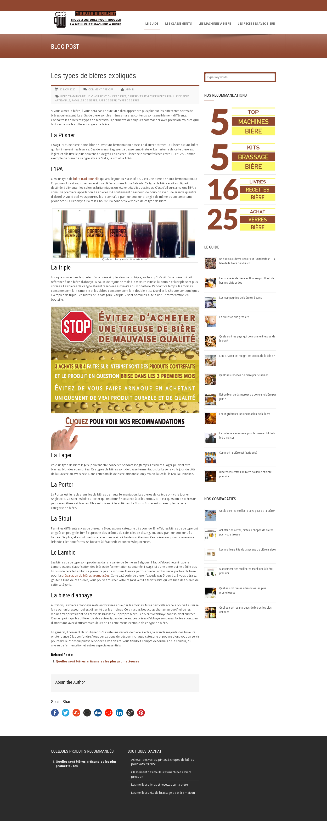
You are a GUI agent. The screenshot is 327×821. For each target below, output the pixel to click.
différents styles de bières (147, 96)
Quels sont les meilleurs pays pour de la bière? (247, 510)
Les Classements (178, 24)
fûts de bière (107, 100)
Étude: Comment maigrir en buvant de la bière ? (247, 356)
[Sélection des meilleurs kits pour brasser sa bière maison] (242, 156)
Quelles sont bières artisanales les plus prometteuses (97, 661)
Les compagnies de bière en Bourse (240, 297)
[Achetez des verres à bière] (242, 219)
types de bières (128, 100)
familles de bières (84, 100)
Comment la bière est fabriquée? (238, 452)
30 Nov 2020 (67, 89)
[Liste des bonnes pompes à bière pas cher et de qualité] (242, 121)
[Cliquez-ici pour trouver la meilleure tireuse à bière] (125, 449)
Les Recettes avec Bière (256, 24)
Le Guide (151, 24)
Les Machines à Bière (214, 24)
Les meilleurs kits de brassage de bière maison (247, 549)
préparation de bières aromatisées (85, 575)
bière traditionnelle (75, 96)
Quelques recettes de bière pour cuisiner (243, 375)
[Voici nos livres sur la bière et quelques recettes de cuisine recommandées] (242, 189)
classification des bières (108, 96)
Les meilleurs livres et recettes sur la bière (159, 784)
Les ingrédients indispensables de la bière (244, 414)
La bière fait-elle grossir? (234, 317)
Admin (129, 89)
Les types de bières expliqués (93, 75)
